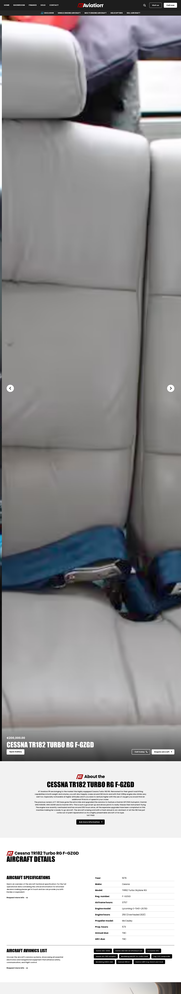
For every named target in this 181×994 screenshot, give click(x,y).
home (6, 5)
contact (54, 5)
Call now (170, 5)
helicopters (117, 13)
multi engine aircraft (96, 13)
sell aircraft (133, 13)
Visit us (155, 5)
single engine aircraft (69, 13)
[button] (12, 388)
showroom (19, 5)
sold (43, 5)
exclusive (49, 13)
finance (33, 5)
